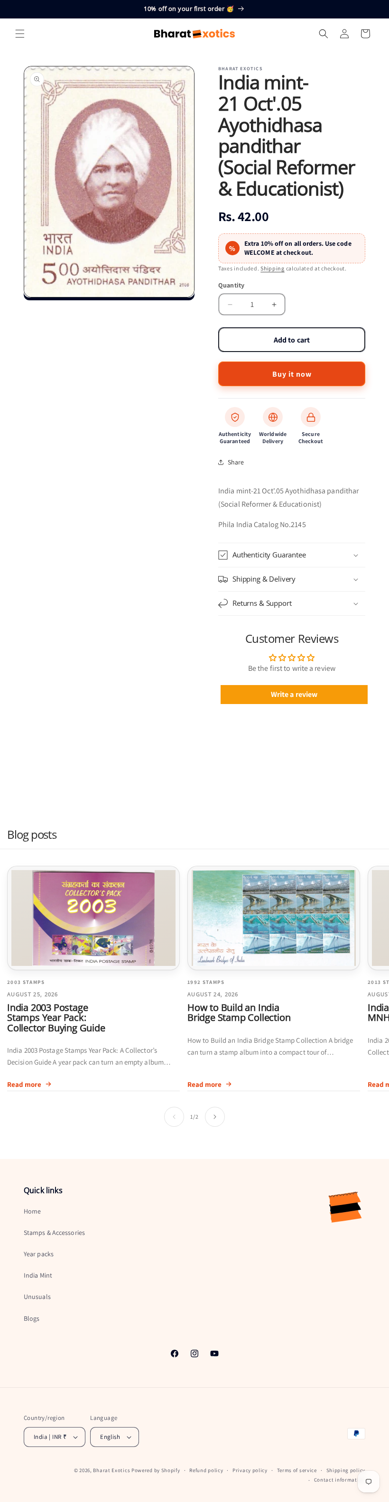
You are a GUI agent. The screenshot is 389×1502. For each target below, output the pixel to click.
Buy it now (292, 374)
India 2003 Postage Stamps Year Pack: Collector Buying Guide (56, 1017)
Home (32, 1211)
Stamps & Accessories (54, 1232)
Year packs (39, 1254)
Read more (24, 1084)
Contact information (339, 1479)
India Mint (38, 1275)
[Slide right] (215, 1117)
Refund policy (206, 1470)
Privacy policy (250, 1470)
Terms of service (297, 1470)
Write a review (294, 694)
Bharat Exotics (111, 1470)
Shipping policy (346, 1470)
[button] (19, 33)
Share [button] (236, 462)
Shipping (272, 268)
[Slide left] (174, 1117)
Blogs (32, 1318)
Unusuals (37, 1296)
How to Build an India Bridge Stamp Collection (238, 1012)
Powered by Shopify (155, 1470)
